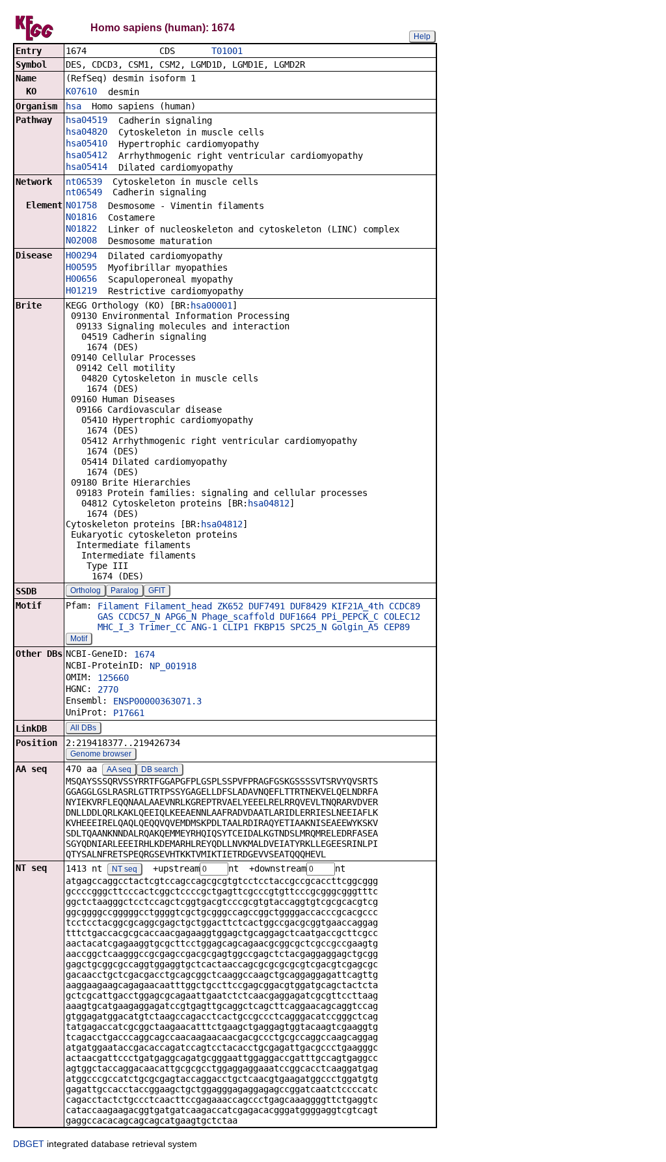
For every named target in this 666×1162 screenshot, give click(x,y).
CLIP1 (235, 627)
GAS (105, 616)
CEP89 (397, 627)
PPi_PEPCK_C (350, 616)
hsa (73, 106)
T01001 (227, 51)
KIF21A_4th (358, 606)
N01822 (81, 228)
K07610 (81, 91)
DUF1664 (298, 616)
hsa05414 (86, 166)
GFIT (156, 590)
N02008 (81, 240)
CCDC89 (404, 606)
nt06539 (84, 181)
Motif (78, 638)
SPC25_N (308, 627)
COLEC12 (402, 616)
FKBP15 (269, 627)
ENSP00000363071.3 (157, 701)
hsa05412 (86, 155)
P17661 (128, 713)
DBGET (28, 1144)
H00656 (81, 278)
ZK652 (230, 606)
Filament (118, 606)
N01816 (81, 217)
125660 (113, 677)
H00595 (81, 267)
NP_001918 (173, 666)
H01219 (81, 290)
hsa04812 (268, 503)
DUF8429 (308, 606)
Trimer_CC (162, 627)
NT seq (124, 869)
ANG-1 (204, 627)
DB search (159, 769)
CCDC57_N (139, 616)
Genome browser (100, 753)
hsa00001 (211, 305)
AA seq (119, 769)
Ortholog (85, 590)
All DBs (83, 727)
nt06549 (84, 192)
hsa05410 (86, 143)
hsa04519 (86, 120)
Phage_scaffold (238, 616)
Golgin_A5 (355, 627)
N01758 (81, 205)
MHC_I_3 (116, 627)
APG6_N (180, 616)
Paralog (125, 590)
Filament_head (178, 606)
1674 (144, 654)
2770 (108, 689)
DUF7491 (266, 606)
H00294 (81, 255)
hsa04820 (86, 131)
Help (422, 36)
